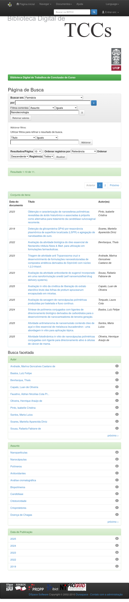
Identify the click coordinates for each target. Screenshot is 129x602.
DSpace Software (38, 594)
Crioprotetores (18, 508)
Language (111, 4)
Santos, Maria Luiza (21, 414)
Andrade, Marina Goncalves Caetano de (32, 366)
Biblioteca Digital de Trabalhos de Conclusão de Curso (43, 77)
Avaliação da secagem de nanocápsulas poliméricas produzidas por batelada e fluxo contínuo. (57, 301)
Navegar (44, 4)
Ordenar (102, 151)
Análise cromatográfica (23, 480)
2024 (13, 545)
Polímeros (16, 466)
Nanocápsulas (18, 459)
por (12, 102)
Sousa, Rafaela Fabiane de (25, 428)
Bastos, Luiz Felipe (21, 373)
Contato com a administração (106, 594)
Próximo (114, 185)
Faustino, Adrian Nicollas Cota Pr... (29, 394)
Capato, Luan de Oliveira (24, 387)
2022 (13, 559)
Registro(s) (36, 156)
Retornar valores (20, 118)
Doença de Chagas (21, 515)
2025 (13, 539)
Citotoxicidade (18, 501)
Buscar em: (17, 97)
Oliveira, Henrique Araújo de (26, 401)
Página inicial (27, 4)
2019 (13, 566)
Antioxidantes (18, 473)
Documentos (63, 4)
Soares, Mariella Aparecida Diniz (28, 421)
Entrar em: (110, 12)
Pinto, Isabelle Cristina (23, 407)
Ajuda (79, 4)
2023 (13, 552)
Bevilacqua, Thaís (20, 380)
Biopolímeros (17, 487)
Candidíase (16, 494)
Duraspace (82, 594)
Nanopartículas (18, 452)
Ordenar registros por (57, 151)
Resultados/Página (21, 151)
